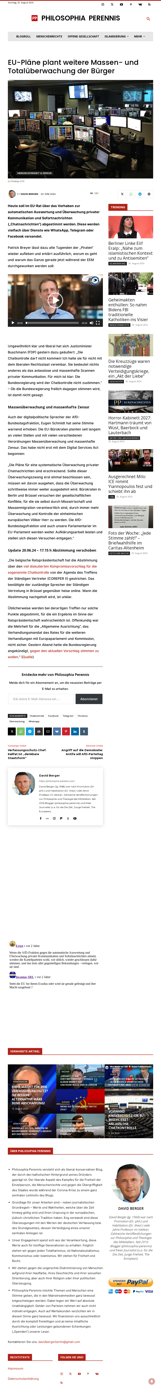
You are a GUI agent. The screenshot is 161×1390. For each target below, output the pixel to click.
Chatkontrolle (37, 715)
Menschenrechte (119, 324)
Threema (82, 715)
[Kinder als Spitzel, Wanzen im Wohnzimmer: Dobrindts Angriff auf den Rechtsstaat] (32, 1129)
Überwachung (17, 721)
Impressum (15, 1368)
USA (112, 496)
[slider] (52, 323)
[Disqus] (55, 882)
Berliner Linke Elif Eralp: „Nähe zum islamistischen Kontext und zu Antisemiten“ (130, 251)
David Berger (29, 194)
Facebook (53, 715)
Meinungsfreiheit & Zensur (34, 173)
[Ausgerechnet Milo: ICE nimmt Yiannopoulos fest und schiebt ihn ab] (130, 460)
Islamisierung (118, 263)
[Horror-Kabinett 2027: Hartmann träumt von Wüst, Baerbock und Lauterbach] (130, 401)
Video (113, 1074)
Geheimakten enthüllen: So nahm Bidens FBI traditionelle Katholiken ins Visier (128, 309)
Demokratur (20, 1082)
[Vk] (140, 4)
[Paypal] (61, 817)
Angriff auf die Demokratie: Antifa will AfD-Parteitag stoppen (82, 754)
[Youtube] (121, 4)
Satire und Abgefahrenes (124, 438)
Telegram (67, 715)
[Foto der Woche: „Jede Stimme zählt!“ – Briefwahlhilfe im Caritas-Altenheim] (130, 517)
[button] (148, 19)
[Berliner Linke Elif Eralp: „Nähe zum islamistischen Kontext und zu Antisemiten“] (130, 227)
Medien (66, 1071)
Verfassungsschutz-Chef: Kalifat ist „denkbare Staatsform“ (27, 754)
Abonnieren (89, 699)
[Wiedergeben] (13, 323)
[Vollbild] (98, 323)
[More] (149, 194)
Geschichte (116, 381)
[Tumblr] (84, 731)
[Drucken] (39, 731)
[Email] (48, 731)
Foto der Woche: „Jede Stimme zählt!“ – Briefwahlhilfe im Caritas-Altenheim (129, 540)
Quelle (28, 657)
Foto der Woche (119, 553)
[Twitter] (112, 4)
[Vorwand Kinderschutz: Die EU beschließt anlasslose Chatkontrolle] (129, 1114)
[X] (12, 731)
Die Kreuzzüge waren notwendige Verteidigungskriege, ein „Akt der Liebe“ (129, 369)
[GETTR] (47, 817)
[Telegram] (30, 731)
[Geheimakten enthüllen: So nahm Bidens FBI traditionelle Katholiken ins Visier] (130, 283)
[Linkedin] (75, 731)
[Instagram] (103, 4)
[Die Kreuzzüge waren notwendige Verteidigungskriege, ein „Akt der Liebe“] (130, 345)
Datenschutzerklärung (23, 1379)
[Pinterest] (131, 4)
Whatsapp (34, 721)
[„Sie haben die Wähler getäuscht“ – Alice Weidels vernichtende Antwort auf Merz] (129, 1079)
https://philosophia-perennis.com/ (57, 781)
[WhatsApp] (21, 731)
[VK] (57, 731)
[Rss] (149, 4)
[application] (55, 300)
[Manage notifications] (152, 1381)
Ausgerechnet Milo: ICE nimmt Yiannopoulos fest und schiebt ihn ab (130, 484)
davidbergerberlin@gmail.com (59, 1342)
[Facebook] (40, 817)
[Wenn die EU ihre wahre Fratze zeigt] (80, 1104)
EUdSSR (66, 1102)
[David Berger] (12, 194)
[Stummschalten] (91, 323)
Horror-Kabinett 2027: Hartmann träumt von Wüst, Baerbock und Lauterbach (129, 425)
